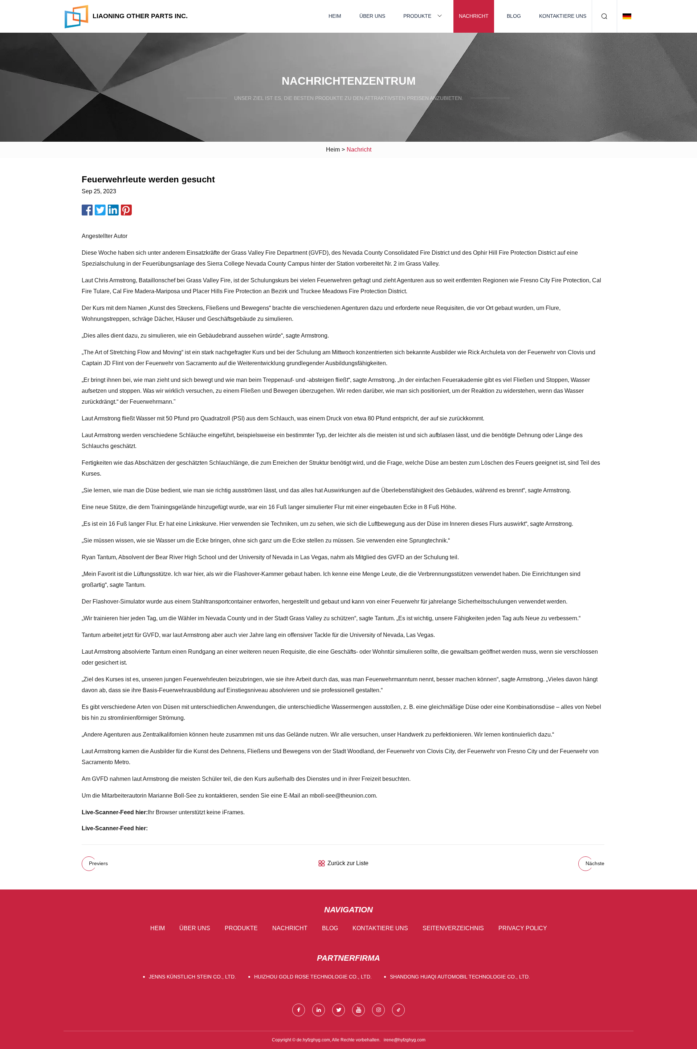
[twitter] (338, 1010)
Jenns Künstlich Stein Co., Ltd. (192, 977)
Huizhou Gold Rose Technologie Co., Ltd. (313, 977)
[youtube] (358, 1010)
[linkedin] (318, 1010)
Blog (514, 16)
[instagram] (378, 1010)
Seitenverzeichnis (453, 928)
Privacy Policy (522, 928)
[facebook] (298, 1010)
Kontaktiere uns (562, 16)
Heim (335, 16)
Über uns (372, 16)
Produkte (417, 16)
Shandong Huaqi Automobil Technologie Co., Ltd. (460, 977)
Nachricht (474, 16)
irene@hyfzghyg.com (404, 1039)
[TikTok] (398, 1010)
